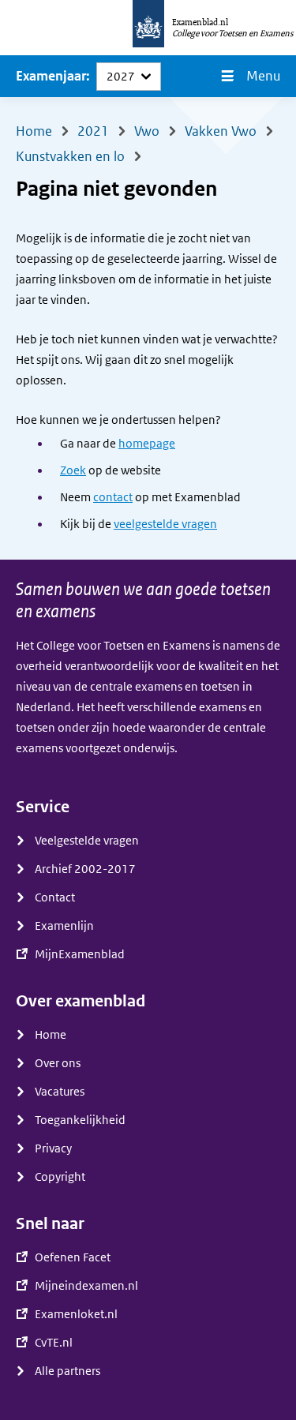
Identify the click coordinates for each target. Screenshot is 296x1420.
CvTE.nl (54, 1343)
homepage (146, 443)
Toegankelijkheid (80, 1120)
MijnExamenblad (80, 954)
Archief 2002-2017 (85, 869)
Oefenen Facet (73, 1257)
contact (113, 497)
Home (50, 1035)
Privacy (53, 1148)
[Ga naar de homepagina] (148, 27)
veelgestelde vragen (165, 524)
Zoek (73, 470)
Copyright (60, 1177)
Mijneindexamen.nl (86, 1286)
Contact (55, 897)
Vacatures (59, 1092)
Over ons (58, 1063)
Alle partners (67, 1371)
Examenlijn (64, 926)
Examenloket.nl (76, 1314)
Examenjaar (51, 76)
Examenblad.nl (200, 22)
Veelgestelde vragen (87, 841)
